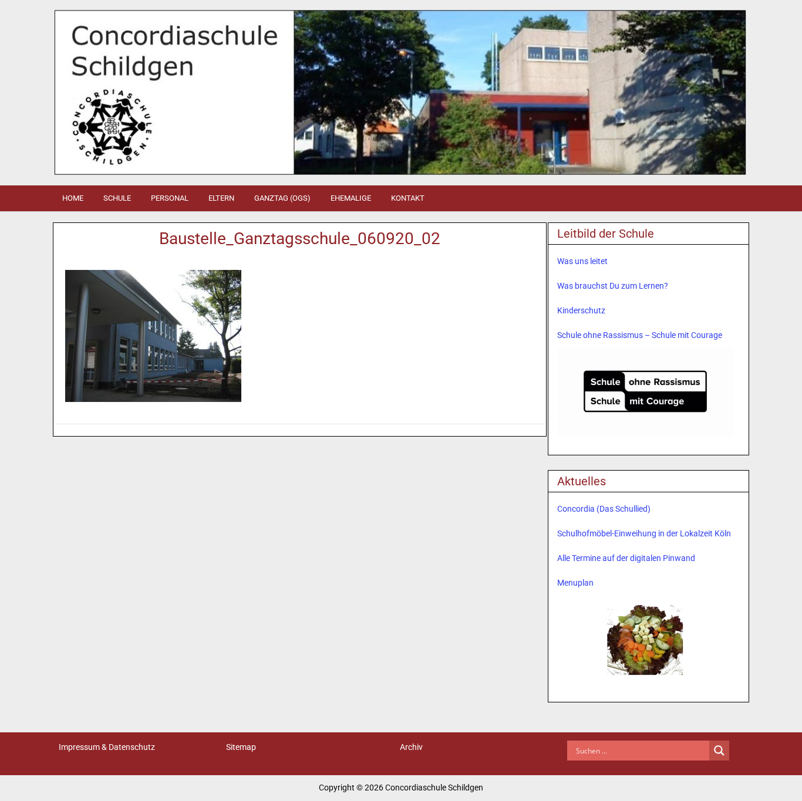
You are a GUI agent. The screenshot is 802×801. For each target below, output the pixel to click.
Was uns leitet (582, 261)
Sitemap (241, 747)
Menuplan (575, 582)
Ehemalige (351, 198)
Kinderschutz (581, 310)
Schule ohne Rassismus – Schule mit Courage (639, 335)
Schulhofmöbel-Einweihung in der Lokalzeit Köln (644, 533)
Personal (169, 198)
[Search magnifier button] (719, 751)
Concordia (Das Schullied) (604, 508)
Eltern (221, 198)
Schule (117, 198)
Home (72, 198)
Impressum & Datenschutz (107, 747)
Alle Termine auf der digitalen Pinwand (626, 558)
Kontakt (407, 198)
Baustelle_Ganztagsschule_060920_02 (299, 238)
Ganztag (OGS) (282, 198)
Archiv (411, 747)
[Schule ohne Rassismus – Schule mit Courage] (645, 391)
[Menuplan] (645, 638)
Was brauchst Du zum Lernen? (612, 285)
